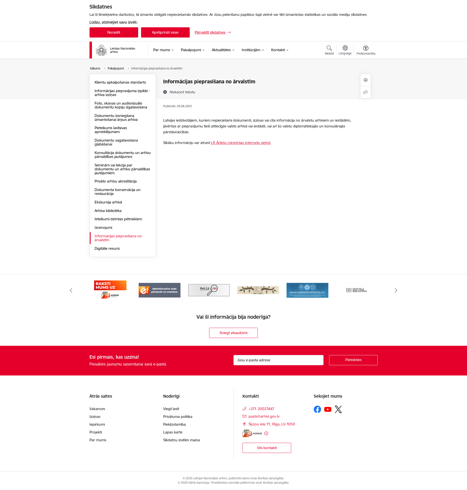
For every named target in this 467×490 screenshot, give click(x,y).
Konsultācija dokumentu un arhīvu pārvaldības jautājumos (123, 154)
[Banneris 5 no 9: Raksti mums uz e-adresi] (110, 290)
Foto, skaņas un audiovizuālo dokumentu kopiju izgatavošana (121, 105)
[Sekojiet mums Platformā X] (338, 409)
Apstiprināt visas (165, 32)
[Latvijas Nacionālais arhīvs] (118, 50)
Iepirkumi (97, 424)
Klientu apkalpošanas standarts (120, 82)
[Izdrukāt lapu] (365, 80)
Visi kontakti (267, 447)
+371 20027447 (261, 408)
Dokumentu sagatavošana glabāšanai (116, 142)
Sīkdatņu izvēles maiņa (181, 440)
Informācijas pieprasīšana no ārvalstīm (118, 238)
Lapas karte (172, 432)
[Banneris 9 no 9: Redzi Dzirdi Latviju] (307, 290)
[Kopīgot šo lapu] (365, 92)
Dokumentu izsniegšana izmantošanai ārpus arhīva (116, 117)
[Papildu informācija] (266, 433)
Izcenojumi (103, 227)
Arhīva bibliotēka (108, 210)
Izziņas (95, 416)
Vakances (97, 408)
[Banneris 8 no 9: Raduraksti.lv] (258, 290)
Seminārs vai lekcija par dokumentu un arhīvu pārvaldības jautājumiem (122, 169)
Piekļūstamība (174, 424)
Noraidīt (113, 32)
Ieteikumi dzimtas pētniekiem (118, 219)
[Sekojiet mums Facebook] (317, 409)
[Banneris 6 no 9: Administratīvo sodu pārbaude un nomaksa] (159, 290)
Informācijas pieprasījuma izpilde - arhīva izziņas (122, 92)
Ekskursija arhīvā (108, 202)
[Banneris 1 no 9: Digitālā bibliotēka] (357, 290)
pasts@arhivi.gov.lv (264, 416)
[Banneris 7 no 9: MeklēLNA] (209, 290)
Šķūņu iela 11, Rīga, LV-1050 (272, 424)
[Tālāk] (396, 290)
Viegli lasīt (171, 408)
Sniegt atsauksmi (233, 332)
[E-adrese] (252, 433)
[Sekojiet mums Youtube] (328, 409)
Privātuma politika (177, 416)
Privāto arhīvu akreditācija (116, 181)
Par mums (98, 440)
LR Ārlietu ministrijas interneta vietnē (240, 142)
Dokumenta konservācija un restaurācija (118, 191)
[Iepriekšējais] (71, 290)
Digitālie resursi (107, 248)
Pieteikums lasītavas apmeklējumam (111, 129)
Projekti (96, 432)
